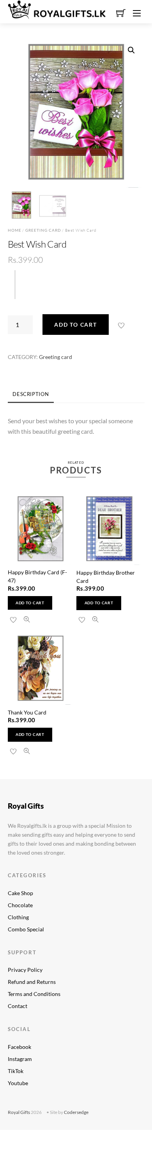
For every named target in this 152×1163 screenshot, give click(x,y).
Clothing (18, 917)
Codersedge (76, 1112)
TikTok (15, 1071)
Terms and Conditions (34, 994)
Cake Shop (20, 893)
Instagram (20, 1059)
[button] (131, 50)
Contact (17, 1006)
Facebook (19, 1046)
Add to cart (75, 324)
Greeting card (43, 230)
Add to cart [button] (30, 603)
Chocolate (20, 905)
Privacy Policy (25, 969)
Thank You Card (27, 712)
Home (14, 230)
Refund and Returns (32, 981)
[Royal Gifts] (57, 8)
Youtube (18, 1083)
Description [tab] (30, 394)
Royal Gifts (19, 1112)
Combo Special (26, 929)
